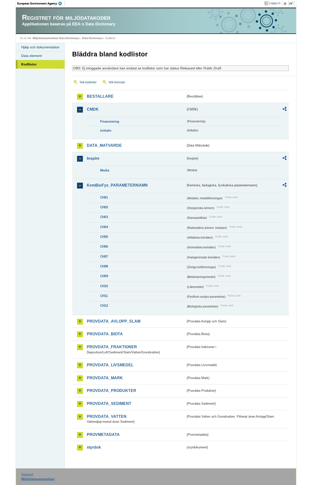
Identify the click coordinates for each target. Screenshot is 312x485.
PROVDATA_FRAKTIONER (112, 347)
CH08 (104, 266)
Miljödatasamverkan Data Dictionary (56, 38)
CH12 (104, 305)
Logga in (275, 3)
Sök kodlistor (88, 82)
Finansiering (109, 121)
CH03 (104, 217)
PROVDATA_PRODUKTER (111, 391)
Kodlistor (29, 64)
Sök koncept (116, 82)
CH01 (104, 197)
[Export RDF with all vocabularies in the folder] (284, 110)
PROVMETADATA (103, 434)
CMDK (93, 109)
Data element (31, 56)
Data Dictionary (92, 38)
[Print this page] (286, 3)
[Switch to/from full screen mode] (292, 3)
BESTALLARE (100, 96)
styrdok (94, 447)
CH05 (104, 237)
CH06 (104, 246)
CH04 (104, 227)
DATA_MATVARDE (104, 145)
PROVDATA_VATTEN (107, 416)
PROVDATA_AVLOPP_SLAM (113, 321)
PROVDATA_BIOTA (105, 334)
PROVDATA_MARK (105, 378)
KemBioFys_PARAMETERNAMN (117, 185)
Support (27, 474)
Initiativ (105, 130)
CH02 (104, 207)
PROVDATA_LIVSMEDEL (110, 365)
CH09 (104, 276)
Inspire (93, 158)
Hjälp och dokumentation (40, 47)
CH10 (104, 286)
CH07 (104, 256)
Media (104, 170)
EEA (41, 3)
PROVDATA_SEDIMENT (109, 403)
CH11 (104, 296)
